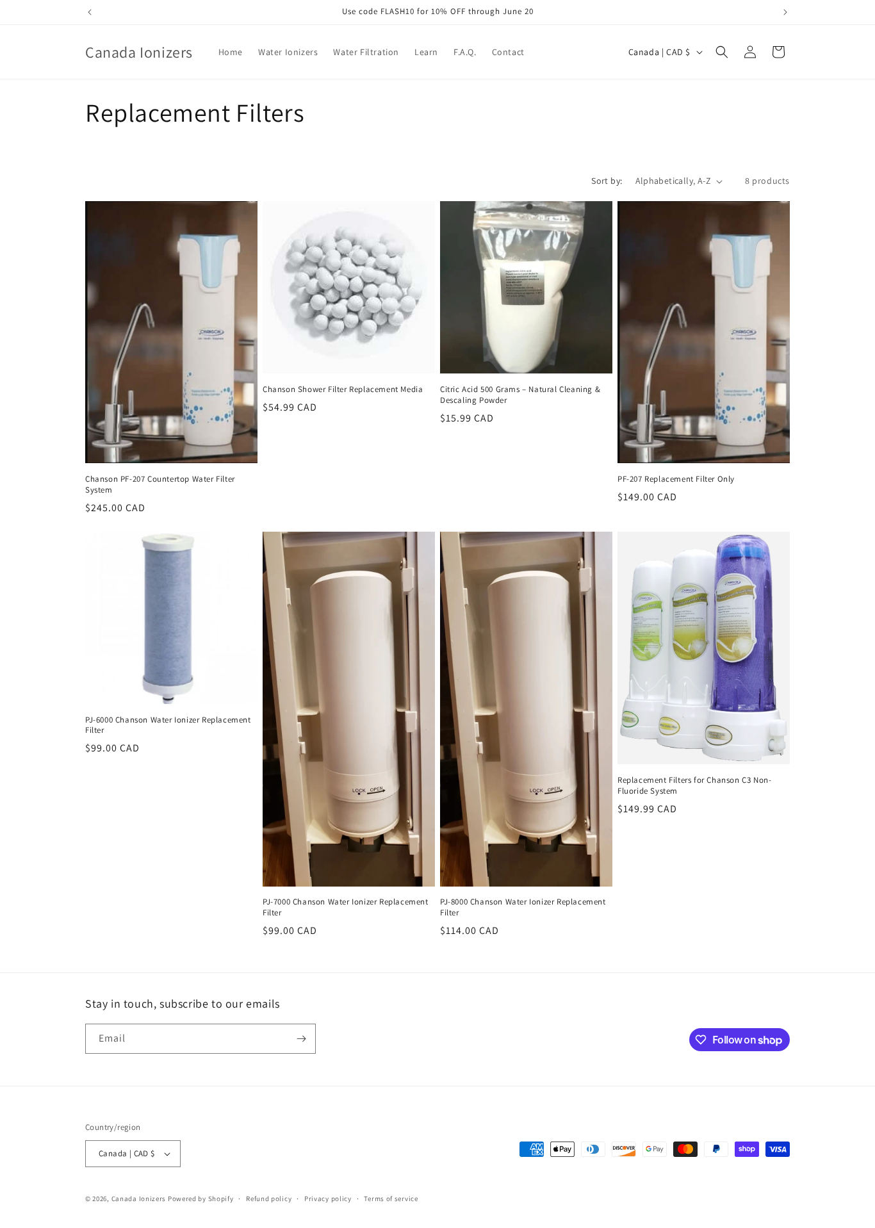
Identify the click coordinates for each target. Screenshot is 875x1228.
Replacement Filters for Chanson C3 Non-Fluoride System (694, 785)
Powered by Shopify (201, 1198)
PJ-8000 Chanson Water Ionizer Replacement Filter (523, 907)
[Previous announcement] (90, 12)
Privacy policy (328, 1198)
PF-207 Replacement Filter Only (676, 479)
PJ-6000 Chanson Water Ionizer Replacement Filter (168, 725)
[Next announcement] (785, 12)
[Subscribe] (301, 1039)
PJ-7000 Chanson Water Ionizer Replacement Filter (346, 907)
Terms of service (391, 1198)
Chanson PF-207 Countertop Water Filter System (160, 484)
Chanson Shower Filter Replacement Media (343, 389)
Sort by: (606, 180)
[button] (722, 52)
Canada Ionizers (139, 1198)
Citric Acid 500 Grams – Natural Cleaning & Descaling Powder (520, 394)
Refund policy (268, 1198)
